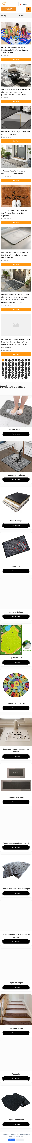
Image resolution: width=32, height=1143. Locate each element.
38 (6, 370)
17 (26, 363)
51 (19, 372)
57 (9, 375)
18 (29, 363)
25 (22, 365)
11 (6, 363)
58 (13, 375)
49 (13, 372)
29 (6, 367)
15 (19, 363)
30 (9, 367)
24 (19, 365)
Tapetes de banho (16, 429)
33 (19, 367)
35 (26, 367)
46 (3, 372)
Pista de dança (16, 521)
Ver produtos (16, 434)
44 (26, 370)
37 (3, 370)
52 (22, 372)
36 (29, 367)
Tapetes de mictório (16, 1120)
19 (3, 365)
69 (22, 377)
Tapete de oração (16, 983)
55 (3, 375)
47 (6, 372)
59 (16, 375)
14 (16, 363)
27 (29, 365)
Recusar (20, 1140)
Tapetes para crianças (16, 703)
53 (26, 372)
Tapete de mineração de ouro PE (16, 843)
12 (9, 363)
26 (26, 365)
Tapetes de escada (16, 1028)
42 (19, 370)
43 (22, 370)
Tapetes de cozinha (16, 797)
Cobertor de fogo (16, 612)
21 (9, 365)
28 (3, 367)
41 (16, 370)
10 (3, 363)
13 (12, 363)
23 (16, 365)
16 (22, 363)
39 (9, 370)
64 (6, 377)
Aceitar (12, 1140)
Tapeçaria (16, 1074)
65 (9, 377)
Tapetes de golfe (16, 658)
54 (29, 372)
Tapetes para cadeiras (16, 475)
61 (22, 375)
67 (15, 377)
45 (29, 370)
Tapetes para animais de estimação (16, 889)
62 (26, 375)
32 (16, 367)
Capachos (16, 566)
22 (13, 365)
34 (22, 367)
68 (19, 377)
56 (6, 375)
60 (19, 375)
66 (12, 377)
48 (9, 372)
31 (12, 367)
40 (13, 370)
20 (6, 365)
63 (29, 375)
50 (16, 372)
